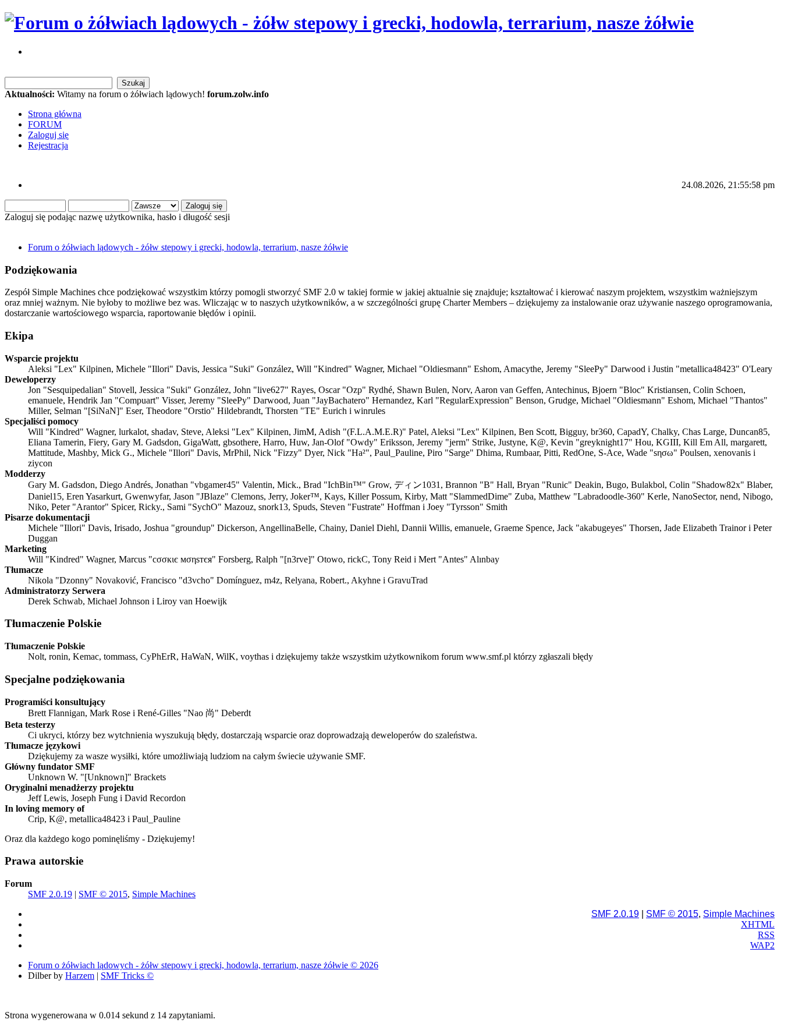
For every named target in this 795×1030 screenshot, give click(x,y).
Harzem (79, 976)
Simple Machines (164, 894)
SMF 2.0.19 (50, 894)
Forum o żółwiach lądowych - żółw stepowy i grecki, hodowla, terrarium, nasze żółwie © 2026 (203, 965)
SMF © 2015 (103, 894)
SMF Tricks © (127, 976)
